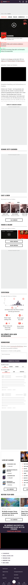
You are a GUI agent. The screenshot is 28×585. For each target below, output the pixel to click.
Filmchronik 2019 (11, 475)
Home (2, 13)
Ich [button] (23, 366)
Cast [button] (10, 202)
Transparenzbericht (18, 571)
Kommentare (21, 17)
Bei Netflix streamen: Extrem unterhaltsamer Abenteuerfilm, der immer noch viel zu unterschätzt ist (10, 513)
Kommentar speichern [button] (14, 361)
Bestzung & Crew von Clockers (8, 199)
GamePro (5, 578)
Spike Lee (3, 61)
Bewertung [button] (22, 371)
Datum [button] (6, 371)
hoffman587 (11, 477)
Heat (25, 485)
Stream (10, 17)
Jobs (3, 574)
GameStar (16, 574)
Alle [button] (5, 366)
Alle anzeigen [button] (14, 220)
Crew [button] (18, 202)
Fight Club (26, 466)
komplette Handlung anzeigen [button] (14, 104)
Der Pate (25, 468)
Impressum (5, 568)
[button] (3, 583)
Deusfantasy (10, 484)
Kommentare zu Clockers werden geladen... (11, 350)
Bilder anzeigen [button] (14, 245)
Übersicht (4, 17)
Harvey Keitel (11, 61)
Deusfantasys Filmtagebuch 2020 (11, 482)
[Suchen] (19, 1)
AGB (15, 568)
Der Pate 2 (26, 478)
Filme (5, 13)
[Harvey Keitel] (5, 208)
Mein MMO (16, 578)
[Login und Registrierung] (23, 1)
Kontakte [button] (11, 366)
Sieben (25, 473)
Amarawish (10, 473)
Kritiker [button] (16, 366)
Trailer (15, 17)
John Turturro (20, 61)
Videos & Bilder (6, 225)
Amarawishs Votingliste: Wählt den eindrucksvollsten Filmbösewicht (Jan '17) (12, 471)
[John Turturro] (15, 208)
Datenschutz (5, 571)
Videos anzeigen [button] (14, 241)
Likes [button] (14, 371)
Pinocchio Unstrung (14, 531)
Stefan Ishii (10, 466)
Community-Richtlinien (16, 346)
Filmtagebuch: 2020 (11, 464)
